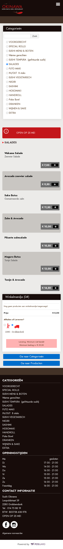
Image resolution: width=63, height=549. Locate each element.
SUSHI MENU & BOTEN (21, 51)
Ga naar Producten (31, 363)
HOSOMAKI (15, 90)
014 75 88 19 (14, 508)
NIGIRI (13, 82)
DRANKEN (14, 104)
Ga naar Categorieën (32, 356)
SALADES (14, 64)
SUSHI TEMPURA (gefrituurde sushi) (27, 59)
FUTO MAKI (15, 68)
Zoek (34, 36)
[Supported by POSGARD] (31, 546)
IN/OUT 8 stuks (17, 73)
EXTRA (13, 113)
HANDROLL (15, 95)
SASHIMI (13, 86)
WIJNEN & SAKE (17, 108)
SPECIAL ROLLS (17, 46)
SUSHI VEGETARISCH (20, 77)
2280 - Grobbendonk (14, 331)
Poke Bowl (14, 99)
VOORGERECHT (17, 42)
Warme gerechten (18, 55)
